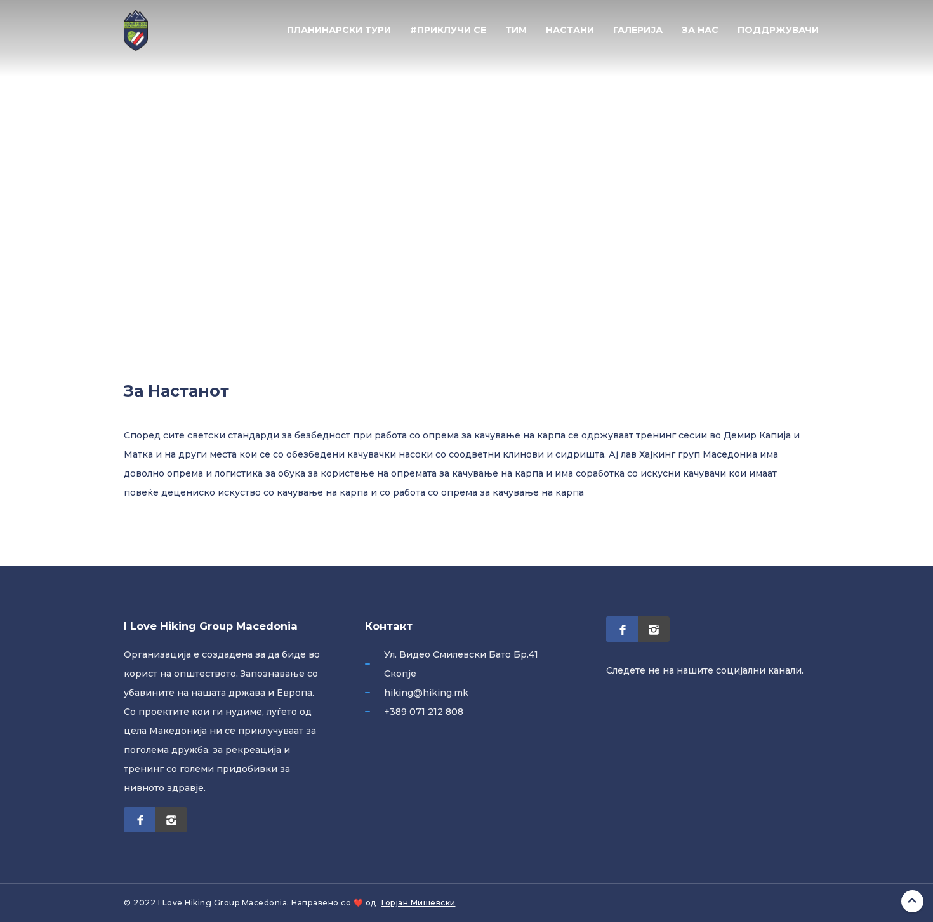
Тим (516, 30)
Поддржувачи (778, 30)
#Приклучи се (448, 30)
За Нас (700, 30)
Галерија (638, 30)
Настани (570, 30)
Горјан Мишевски (418, 902)
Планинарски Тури (339, 30)
